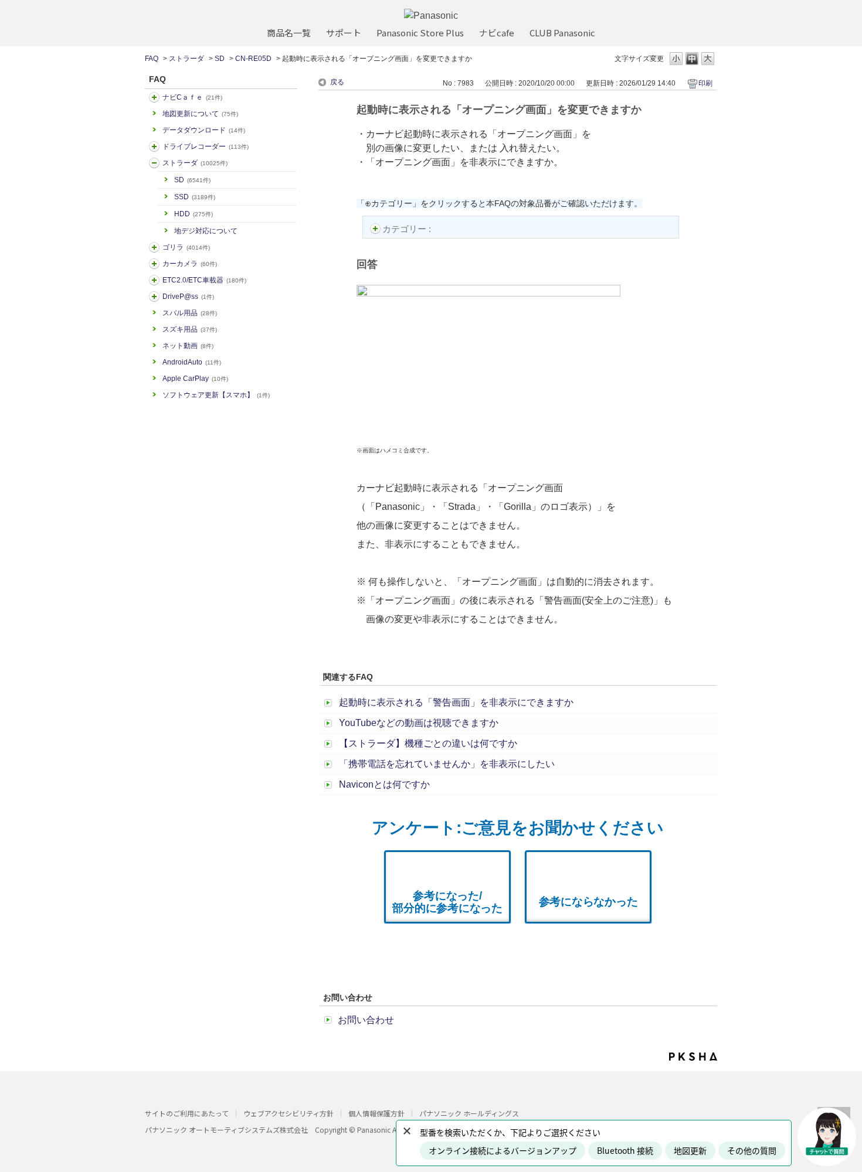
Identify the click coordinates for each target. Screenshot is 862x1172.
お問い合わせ (366, 1020)
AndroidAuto (191, 362)
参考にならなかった (588, 901)
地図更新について (200, 114)
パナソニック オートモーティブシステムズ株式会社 (226, 1129)
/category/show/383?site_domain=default (154, 247)
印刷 (705, 83)
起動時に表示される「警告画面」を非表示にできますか (456, 702)
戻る (337, 82)
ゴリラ (186, 247)
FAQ (151, 58)
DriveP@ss (188, 296)
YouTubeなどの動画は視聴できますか (418, 723)
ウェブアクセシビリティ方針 (288, 1113)
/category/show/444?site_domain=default (154, 280)
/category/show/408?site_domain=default (154, 97)
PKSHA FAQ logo (693, 1056)
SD (220, 58)
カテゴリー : (407, 229)
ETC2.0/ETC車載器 (204, 280)
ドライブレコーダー (205, 146)
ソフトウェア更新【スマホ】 (216, 395)
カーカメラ (189, 264)
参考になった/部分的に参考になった (447, 902)
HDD (193, 214)
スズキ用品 (189, 329)
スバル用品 (189, 313)
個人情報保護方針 (376, 1113)
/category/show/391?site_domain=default (154, 163)
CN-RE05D (253, 58)
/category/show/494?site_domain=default (154, 263)
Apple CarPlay (195, 378)
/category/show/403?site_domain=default (154, 296)
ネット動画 (187, 346)
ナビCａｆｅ (192, 97)
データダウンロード (203, 130)
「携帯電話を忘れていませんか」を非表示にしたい (447, 764)
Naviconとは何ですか (384, 784)
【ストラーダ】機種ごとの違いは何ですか (428, 743)
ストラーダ (186, 58)
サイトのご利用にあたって (187, 1113)
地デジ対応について (205, 231)
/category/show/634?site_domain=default (154, 146)
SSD (194, 197)
